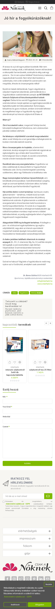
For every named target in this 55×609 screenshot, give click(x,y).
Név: (4, 397)
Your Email (7, 407)
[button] (46, 323)
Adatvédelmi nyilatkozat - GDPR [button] (18, 597)
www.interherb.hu (44, 284)
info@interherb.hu (44, 281)
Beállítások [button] (15, 605)
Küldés (27, 463)
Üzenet (5, 427)
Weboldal (6, 417)
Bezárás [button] (49, 584)
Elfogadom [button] (39, 605)
